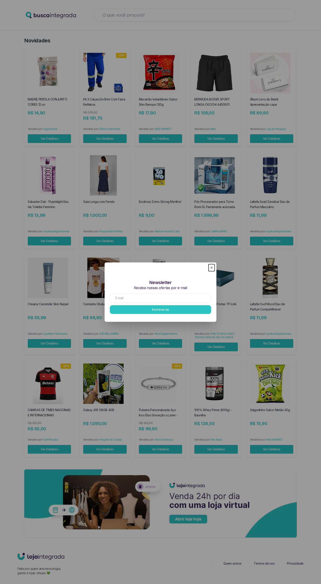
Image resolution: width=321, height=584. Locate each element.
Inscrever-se (160, 309)
